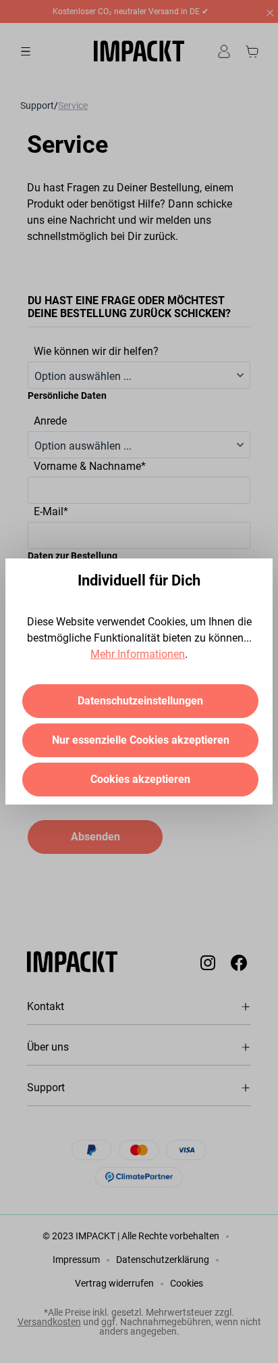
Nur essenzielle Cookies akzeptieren (140, 740)
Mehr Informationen (137, 654)
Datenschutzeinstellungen (140, 700)
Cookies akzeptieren (140, 779)
